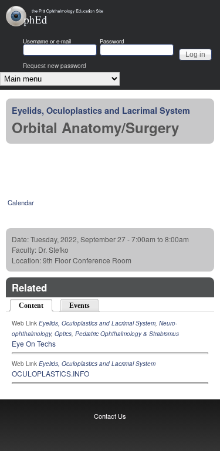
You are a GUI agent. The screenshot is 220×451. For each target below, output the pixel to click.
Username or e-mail (47, 42)
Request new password (54, 66)
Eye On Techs (34, 343)
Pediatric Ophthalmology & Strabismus (127, 334)
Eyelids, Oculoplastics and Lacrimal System (101, 110)
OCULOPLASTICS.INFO (50, 373)
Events (79, 305)
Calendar (21, 202)
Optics (63, 334)
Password (112, 42)
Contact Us (110, 416)
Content (36, 305)
